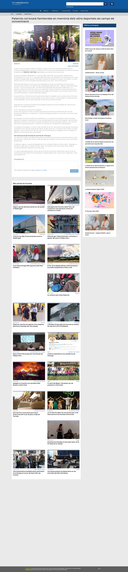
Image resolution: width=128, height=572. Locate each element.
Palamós (75, 63)
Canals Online (84, 10)
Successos (50, 205)
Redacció (17, 63)
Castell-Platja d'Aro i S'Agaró (72, 234)
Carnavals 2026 (66, 10)
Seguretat (15, 205)
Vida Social (27, 14)
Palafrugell (42, 205)
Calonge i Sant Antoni (73, 352)
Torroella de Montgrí (74, 410)
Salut (48, 352)
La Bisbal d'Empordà (74, 263)
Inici (12, 14)
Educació (49, 322)
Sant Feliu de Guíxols (74, 205)
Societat (19, 14)
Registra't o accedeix (41, 170)
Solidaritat (50, 410)
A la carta (75, 10)
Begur (77, 381)
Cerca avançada (69, 6)
